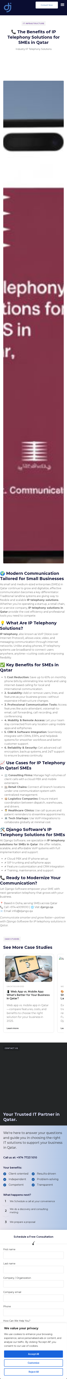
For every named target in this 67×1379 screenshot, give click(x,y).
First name (9, 1249)
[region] (33, 1351)
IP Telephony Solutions (39, 49)
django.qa (46, 907)
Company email (12, 1292)
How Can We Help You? (16, 1320)
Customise (33, 1362)
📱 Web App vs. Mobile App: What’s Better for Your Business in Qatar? (28, 995)
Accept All (33, 1354)
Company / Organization (17, 1277)
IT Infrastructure (33, 23)
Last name (9, 1263)
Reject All (34, 1371)
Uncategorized (15, 986)
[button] (47, 5)
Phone (7, 1306)
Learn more (13, 1028)
